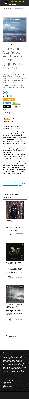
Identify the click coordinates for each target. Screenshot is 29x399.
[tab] (7, 118)
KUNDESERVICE (6, 392)
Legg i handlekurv (8, 99)
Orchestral (6, 112)
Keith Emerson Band (13, 184)
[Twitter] (6, 92)
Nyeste (6, 194)
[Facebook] (4, 92)
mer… (19, 82)
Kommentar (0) (8, 121)
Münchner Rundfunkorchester (10, 185)
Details (15, 118)
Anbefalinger (14, 194)
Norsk (12, 392)
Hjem (4, 8)
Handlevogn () (14, 4)
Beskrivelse (7, 118)
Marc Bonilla (22, 184)
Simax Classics (9, 8)
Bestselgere (7, 197)
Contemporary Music (16, 110)
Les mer (14, 179)
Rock (12, 112)
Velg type (19, 235)
